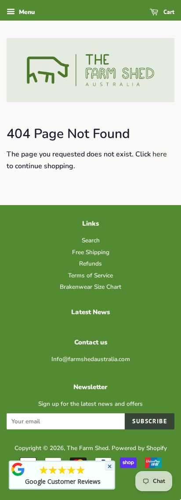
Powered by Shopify (139, 448)
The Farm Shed (88, 448)
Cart (168, 12)
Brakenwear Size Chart (90, 287)
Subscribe (149, 421)
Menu (26, 12)
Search (91, 240)
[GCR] (18, 469)
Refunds (90, 263)
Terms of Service (90, 275)
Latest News (90, 312)
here (159, 154)
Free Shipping (90, 252)
